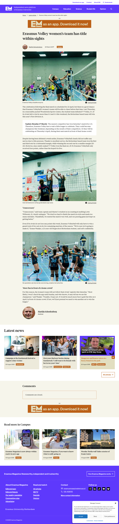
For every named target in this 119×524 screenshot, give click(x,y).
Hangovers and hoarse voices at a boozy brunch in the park (93, 359)
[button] (115, 503)
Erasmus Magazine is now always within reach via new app (21, 453)
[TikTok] (99, 488)
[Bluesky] (108, 488)
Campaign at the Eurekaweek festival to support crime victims (20, 359)
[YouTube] (103, 488)
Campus (59, 47)
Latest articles (32, 15)
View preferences (109, 516)
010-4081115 (68, 491)
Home (24, 15)
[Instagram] (90, 488)
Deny (95, 516)
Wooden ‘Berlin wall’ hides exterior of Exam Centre (95, 453)
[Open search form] (111, 9)
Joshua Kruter (92, 102)
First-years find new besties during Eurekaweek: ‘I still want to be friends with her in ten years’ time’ (59, 360)
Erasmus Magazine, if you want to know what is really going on (58, 453)
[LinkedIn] (94, 488)
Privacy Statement (98, 520)
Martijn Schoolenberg (35, 47)
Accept (81, 516)
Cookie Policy (90, 520)
